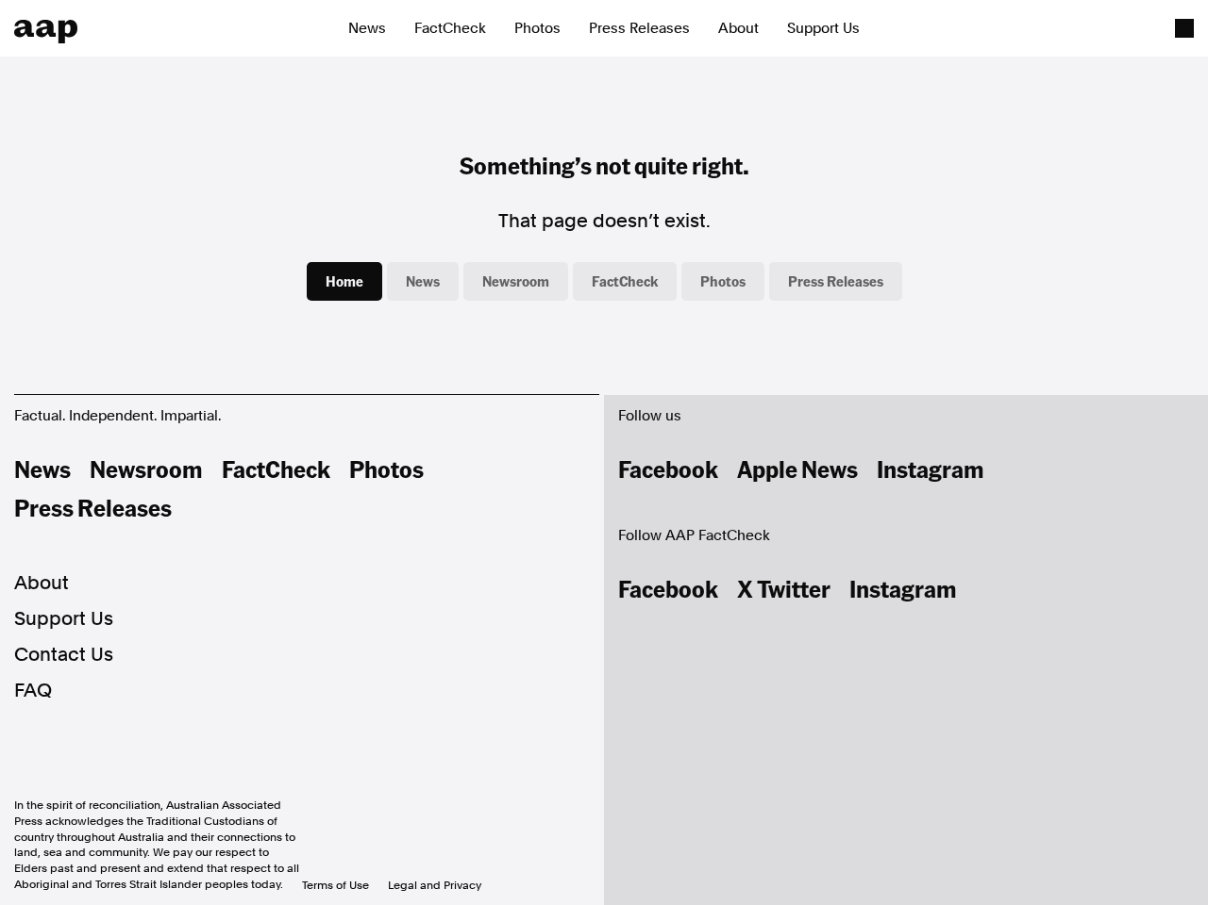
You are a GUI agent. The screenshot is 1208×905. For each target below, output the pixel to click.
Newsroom (515, 281)
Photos (537, 28)
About (738, 28)
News (367, 28)
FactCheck (450, 28)
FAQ (33, 690)
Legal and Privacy (434, 885)
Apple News (797, 468)
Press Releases (639, 28)
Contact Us (63, 654)
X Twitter (783, 588)
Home (344, 281)
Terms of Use (335, 885)
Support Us (823, 28)
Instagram (930, 468)
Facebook (668, 468)
